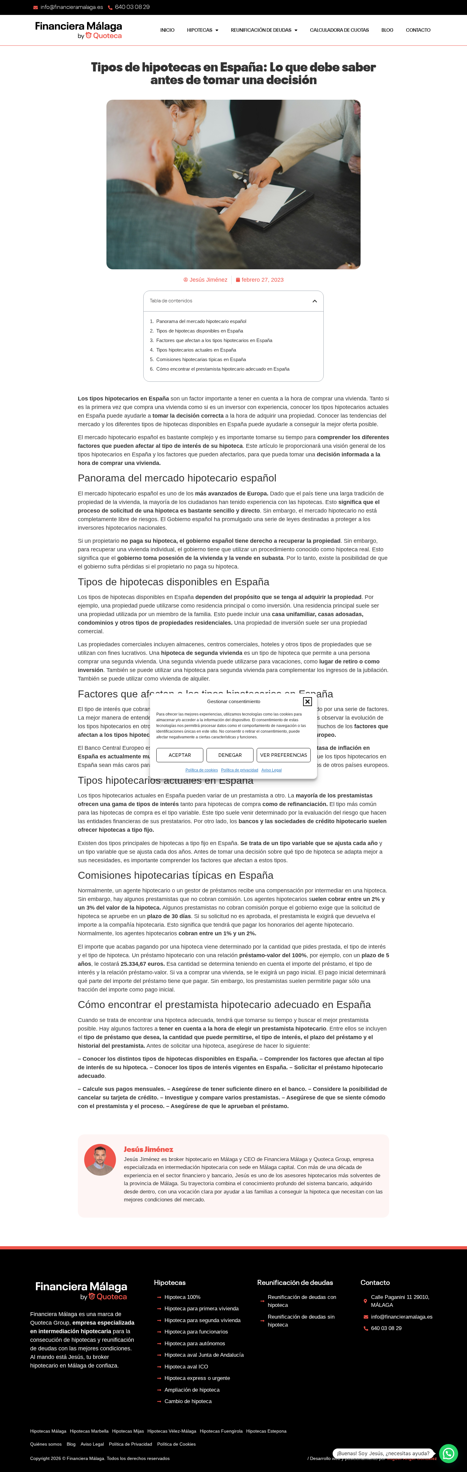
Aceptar (180, 755)
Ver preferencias (283, 755)
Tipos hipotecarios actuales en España (196, 350)
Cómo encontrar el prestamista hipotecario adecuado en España (222, 369)
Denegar (230, 755)
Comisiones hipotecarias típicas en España (201, 359)
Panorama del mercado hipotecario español (201, 321)
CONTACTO (418, 30)
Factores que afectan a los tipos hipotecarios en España (214, 340)
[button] (307, 701)
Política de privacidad (239, 770)
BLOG (387, 30)
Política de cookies (202, 770)
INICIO (167, 30)
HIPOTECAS (199, 30)
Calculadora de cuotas (339, 30)
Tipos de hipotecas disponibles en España (199, 330)
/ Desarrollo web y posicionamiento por (372, 1458)
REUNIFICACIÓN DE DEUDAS (261, 30)
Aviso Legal (271, 770)
